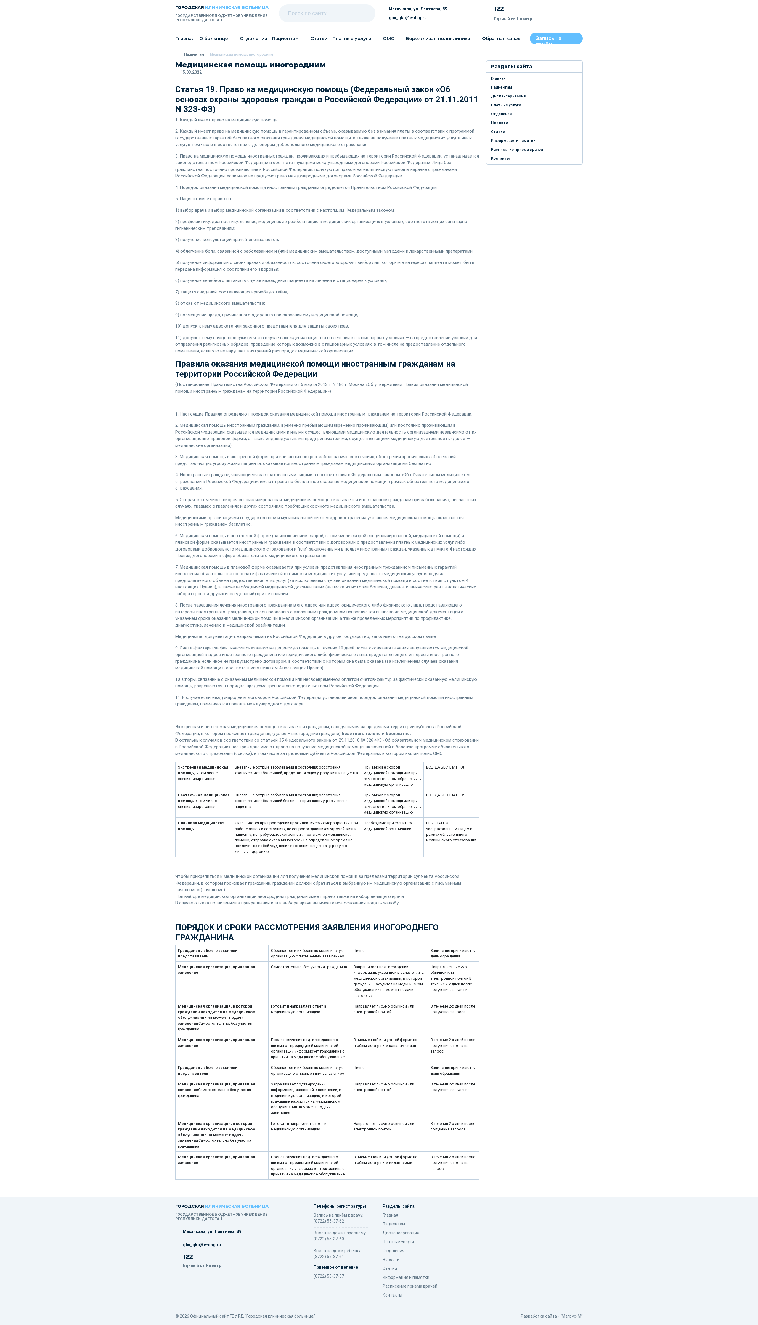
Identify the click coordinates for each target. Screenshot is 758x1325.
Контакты (500, 158)
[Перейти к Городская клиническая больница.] (176, 54)
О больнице (213, 38)
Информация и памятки (513, 140)
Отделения (253, 38)
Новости (499, 123)
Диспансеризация (508, 96)
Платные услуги (351, 38)
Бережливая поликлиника (438, 38)
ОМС (388, 38)
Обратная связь (501, 38)
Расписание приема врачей (517, 149)
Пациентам (285, 38)
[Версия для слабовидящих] (569, 13)
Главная (185, 38)
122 (499, 8)
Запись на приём (548, 40)
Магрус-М (571, 1316)
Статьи (319, 38)
